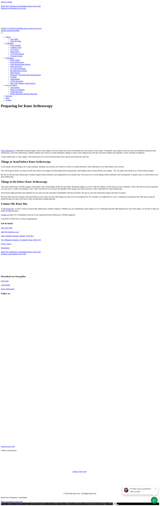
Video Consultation (17, 90)
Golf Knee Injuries (17, 54)
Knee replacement (7, 289)
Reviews (9, 96)
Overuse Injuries (16, 56)
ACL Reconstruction (18, 69)
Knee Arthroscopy (17, 62)
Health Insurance (16, 92)
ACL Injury (14, 50)
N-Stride (13, 77)
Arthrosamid (15, 79)
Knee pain (5, 281)
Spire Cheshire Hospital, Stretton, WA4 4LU (17, 236)
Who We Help (15, 41)
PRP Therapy (15, 73)
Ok (115, 504)
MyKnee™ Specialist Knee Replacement (25, 75)
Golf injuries (5, 285)
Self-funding (15, 88)
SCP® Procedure (16, 81)
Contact (8, 100)
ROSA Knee (15, 60)
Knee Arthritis (15, 45)
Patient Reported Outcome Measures (23, 94)
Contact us (5, 215)
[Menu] (2, 33)
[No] (118, 504)
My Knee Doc (8, 209)
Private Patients (11, 85)
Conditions (10, 43)
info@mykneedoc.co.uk (10, 232)
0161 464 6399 (29, 4)
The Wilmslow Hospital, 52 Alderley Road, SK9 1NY (21, 240)
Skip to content (6, 2)
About (8, 37)
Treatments (10, 58)
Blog (7, 98)
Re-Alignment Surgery (18, 71)
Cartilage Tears (15, 47)
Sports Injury (15, 52)
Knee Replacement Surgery (20, 64)
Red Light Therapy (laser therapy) (22, 83)
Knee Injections (16, 66)
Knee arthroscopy (7, 151)
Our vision (14, 39)
